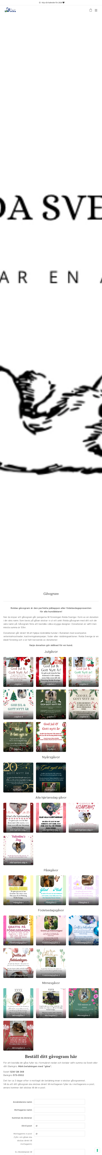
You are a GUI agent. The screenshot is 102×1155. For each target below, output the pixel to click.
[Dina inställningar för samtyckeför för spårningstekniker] (97, 1150)
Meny (96, 10)
